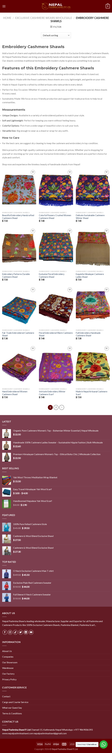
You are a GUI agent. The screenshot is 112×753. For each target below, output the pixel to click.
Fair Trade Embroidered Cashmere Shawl (18, 334)
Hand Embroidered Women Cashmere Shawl (14, 393)
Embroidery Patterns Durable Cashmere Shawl (16, 275)
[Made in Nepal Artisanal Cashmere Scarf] (93, 365)
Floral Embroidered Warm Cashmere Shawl (56, 334)
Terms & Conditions (12, 713)
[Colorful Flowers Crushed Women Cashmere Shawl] (56, 189)
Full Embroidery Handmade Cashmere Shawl (88, 334)
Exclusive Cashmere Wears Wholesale (43, 17)
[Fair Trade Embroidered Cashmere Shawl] (19, 307)
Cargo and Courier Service (15, 702)
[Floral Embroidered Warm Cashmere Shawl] (56, 307)
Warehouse (7, 667)
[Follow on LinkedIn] (25, 632)
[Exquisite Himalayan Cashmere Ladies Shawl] (93, 248)
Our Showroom (9, 662)
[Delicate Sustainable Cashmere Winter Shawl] (93, 189)
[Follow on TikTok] (15, 632)
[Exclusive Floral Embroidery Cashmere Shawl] (56, 248)
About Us (7, 651)
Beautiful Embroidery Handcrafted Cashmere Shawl (18, 216)
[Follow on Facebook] (4, 632)
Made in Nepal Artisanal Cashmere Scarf (91, 393)
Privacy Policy (9, 679)
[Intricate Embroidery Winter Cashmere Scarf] (56, 365)
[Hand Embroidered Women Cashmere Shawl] (19, 365)
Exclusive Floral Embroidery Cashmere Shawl (51, 275)
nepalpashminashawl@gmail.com (50, 733)
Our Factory (8, 673)
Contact (6, 696)
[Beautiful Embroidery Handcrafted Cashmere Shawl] (19, 189)
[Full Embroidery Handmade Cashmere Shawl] (93, 307)
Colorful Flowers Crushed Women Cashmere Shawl (55, 216)
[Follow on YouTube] (31, 632)
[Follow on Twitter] (20, 632)
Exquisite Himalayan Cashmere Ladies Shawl (90, 275)
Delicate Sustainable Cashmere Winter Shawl (90, 216)
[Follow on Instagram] (10, 632)
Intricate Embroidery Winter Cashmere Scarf (52, 393)
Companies (7, 656)
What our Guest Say (12, 707)
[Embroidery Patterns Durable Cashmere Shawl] (19, 248)
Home (7, 17)
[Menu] (4, 6)
